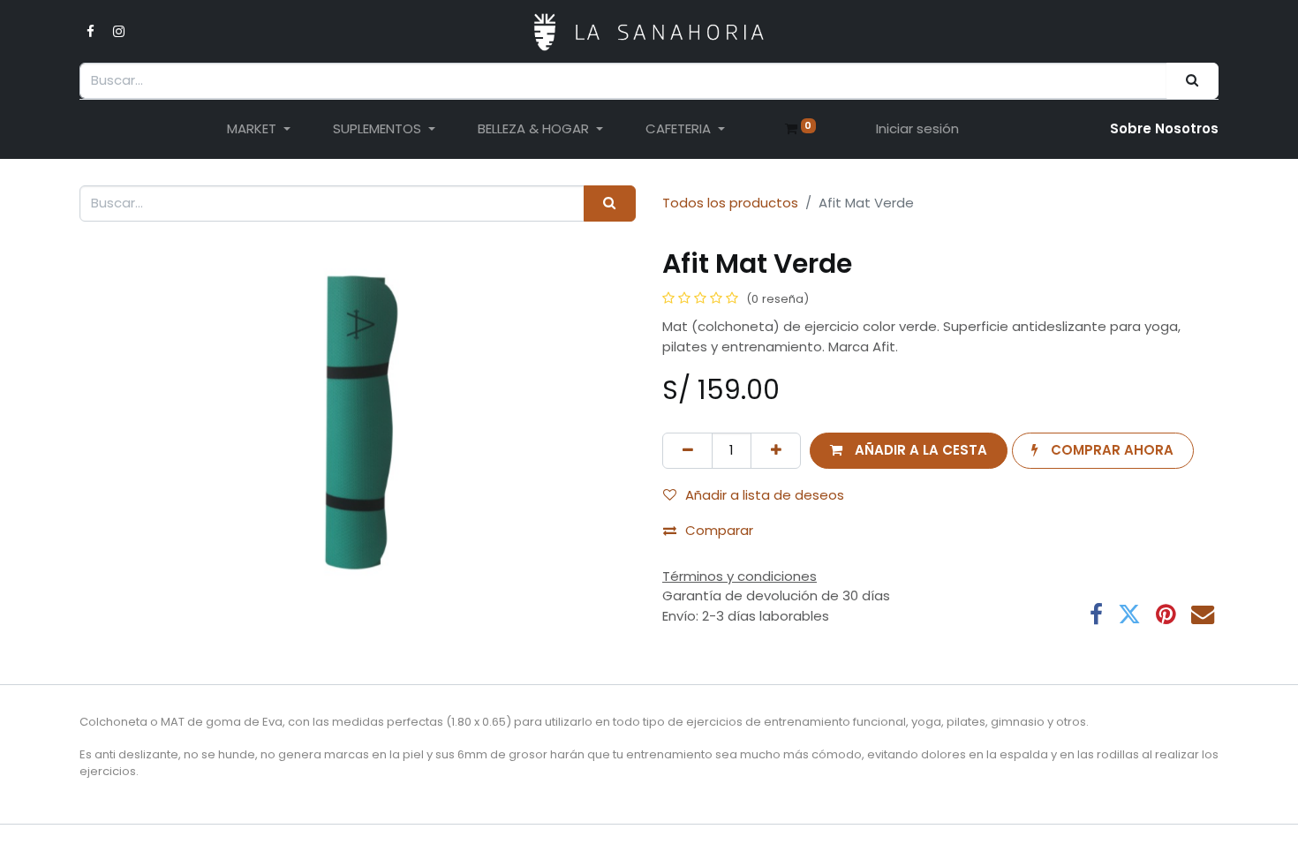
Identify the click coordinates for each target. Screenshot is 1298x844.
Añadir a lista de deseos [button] (764, 495)
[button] (908, 451)
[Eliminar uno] (687, 451)
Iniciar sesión (917, 128)
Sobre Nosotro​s (1164, 128)
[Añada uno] (776, 451)
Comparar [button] (719, 530)
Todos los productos (730, 202)
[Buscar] (1192, 81)
